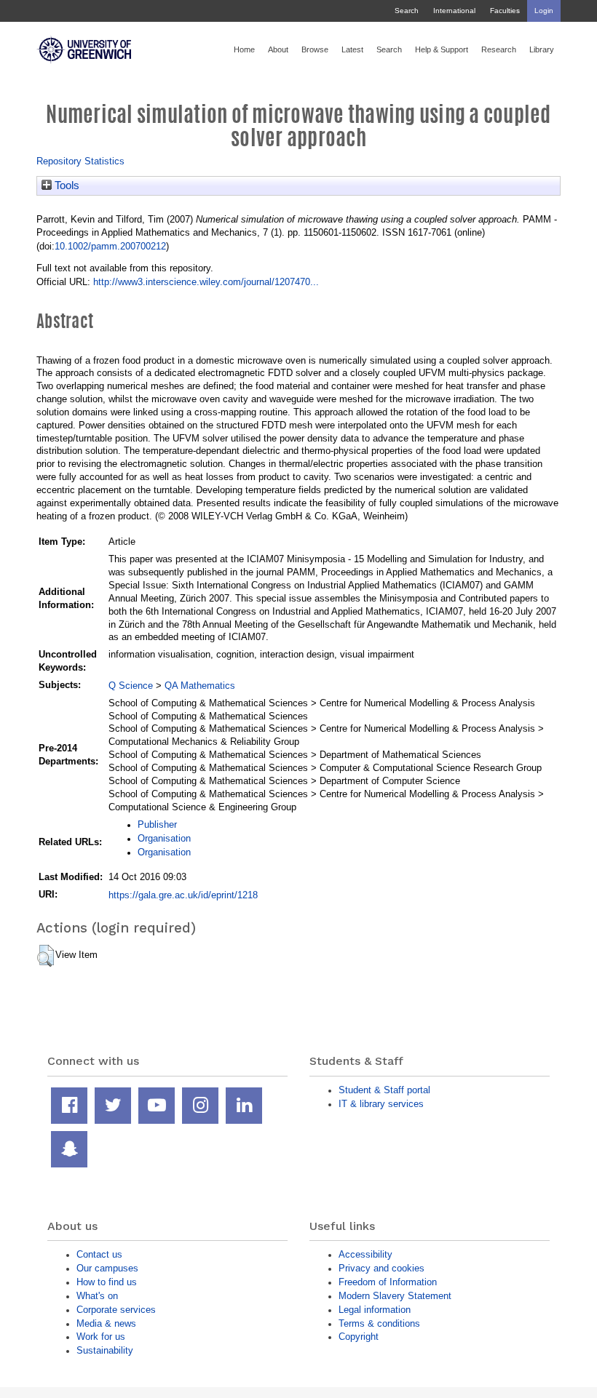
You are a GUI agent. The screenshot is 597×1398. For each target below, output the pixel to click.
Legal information (375, 1309)
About (278, 49)
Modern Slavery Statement (395, 1295)
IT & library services (381, 1103)
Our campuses (107, 1268)
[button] (45, 956)
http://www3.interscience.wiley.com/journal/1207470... (206, 281)
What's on (97, 1295)
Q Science (130, 685)
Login (543, 11)
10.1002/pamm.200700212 (110, 246)
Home (244, 49)
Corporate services (116, 1309)
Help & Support (441, 49)
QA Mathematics (200, 685)
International (454, 11)
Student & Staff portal (384, 1090)
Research (498, 49)
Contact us (99, 1254)
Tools (65, 185)
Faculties (505, 11)
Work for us (100, 1336)
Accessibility (365, 1254)
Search (407, 11)
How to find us (106, 1282)
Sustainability (104, 1350)
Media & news (106, 1323)
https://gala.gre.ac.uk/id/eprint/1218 (183, 895)
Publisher (157, 824)
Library (541, 49)
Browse (314, 49)
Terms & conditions (379, 1323)
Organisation (164, 838)
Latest (352, 49)
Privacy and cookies (381, 1268)
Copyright (359, 1336)
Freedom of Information (388, 1282)
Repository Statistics (80, 161)
